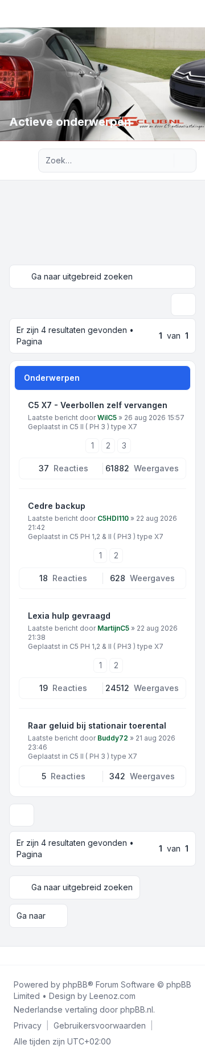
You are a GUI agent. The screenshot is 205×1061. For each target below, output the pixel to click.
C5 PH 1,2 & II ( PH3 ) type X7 (116, 536)
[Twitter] (20, 955)
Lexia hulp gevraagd (69, 615)
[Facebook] (11, 955)
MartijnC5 (113, 628)
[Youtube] (29, 955)
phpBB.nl (136, 1009)
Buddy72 (112, 738)
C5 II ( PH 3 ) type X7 (103, 426)
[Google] (38, 955)
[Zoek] (164, 160)
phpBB (75, 984)
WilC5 (107, 417)
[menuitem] (28, 1025)
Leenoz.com (112, 996)
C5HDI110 (113, 518)
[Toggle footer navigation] (191, 955)
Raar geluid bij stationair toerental (97, 725)
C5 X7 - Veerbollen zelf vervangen (97, 405)
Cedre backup (56, 506)
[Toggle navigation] (191, 13)
